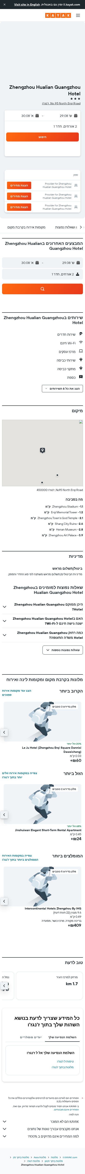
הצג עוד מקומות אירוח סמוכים (16, 693)
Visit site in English (27, 4)
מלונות (54, 1157)
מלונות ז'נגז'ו (33, 1161)
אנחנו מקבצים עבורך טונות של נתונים (53, 1129)
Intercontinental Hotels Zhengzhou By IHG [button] (53, 908)
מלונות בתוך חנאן (54, 1161)
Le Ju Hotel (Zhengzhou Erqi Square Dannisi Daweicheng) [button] (51, 750)
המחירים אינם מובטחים (66, 1109)
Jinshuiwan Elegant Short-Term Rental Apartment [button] (48, 830)
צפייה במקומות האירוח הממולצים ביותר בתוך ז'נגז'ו (20, 857)
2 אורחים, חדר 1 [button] (65, 126)
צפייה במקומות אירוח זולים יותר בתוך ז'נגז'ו (19, 775)
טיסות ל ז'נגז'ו (65, 1061)
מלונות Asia (40, 1157)
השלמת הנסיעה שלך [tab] (62, 1037)
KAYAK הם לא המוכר (64, 1121)
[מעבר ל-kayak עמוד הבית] (58, 15)
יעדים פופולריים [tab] (31, 1037)
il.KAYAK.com (70, 1157)
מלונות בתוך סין (21, 1157)
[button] (4, 4)
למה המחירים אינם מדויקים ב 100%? (53, 1136)
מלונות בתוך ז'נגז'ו (63, 1067)
